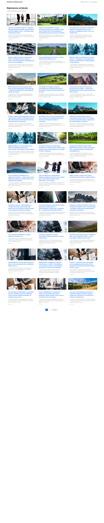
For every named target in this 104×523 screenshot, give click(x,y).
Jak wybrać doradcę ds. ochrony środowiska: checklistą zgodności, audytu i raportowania (51, 236)
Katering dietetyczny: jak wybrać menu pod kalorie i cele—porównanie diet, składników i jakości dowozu (21, 264)
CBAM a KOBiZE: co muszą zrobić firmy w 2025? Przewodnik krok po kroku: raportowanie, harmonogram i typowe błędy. (21, 147)
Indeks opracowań (85, 2)
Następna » (55, 309)
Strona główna (94, 2)
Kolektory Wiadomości (15, 2)
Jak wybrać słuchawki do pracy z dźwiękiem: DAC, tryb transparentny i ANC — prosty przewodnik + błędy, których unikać (83, 236)
